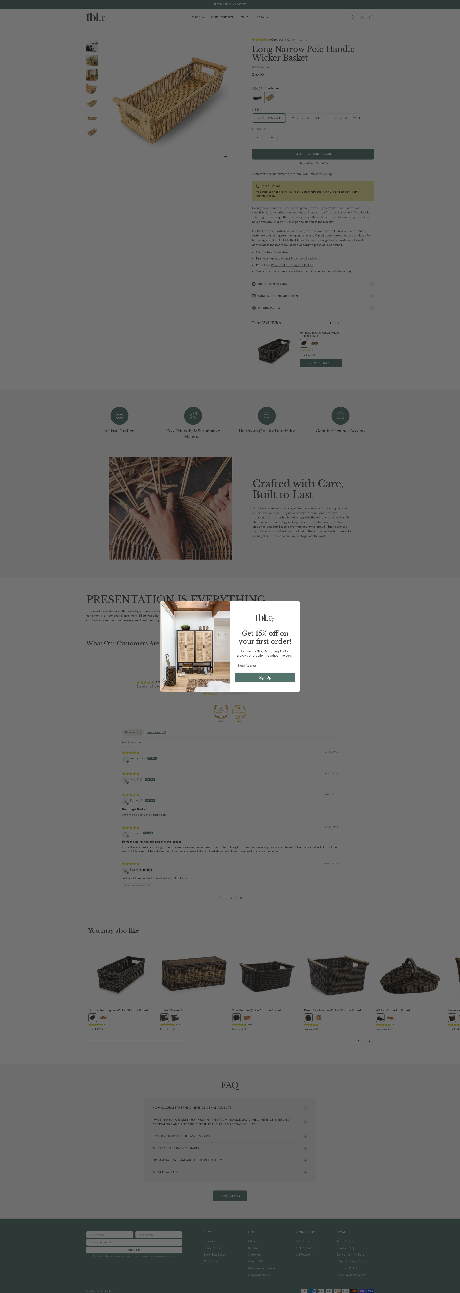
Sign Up (265, 677)
